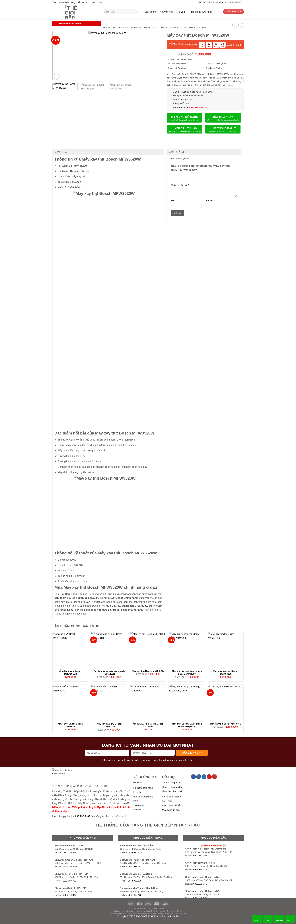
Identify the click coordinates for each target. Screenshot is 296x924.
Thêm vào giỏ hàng (184, 117)
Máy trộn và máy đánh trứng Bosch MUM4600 (187, 672)
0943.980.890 (200, 898)
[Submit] (134, 11)
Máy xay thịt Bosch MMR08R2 (225, 724)
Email (209, 200)
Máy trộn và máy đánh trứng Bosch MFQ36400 (187, 725)
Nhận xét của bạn (180, 185)
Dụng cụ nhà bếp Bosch (195, 27)
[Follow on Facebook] (193, 776)
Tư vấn (181, 12)
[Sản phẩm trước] (234, 25)
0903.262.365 (200, 855)
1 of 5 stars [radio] (174, 175)
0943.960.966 (135, 881)
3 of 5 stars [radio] (204, 175)
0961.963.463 (135, 866)
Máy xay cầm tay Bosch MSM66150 (225, 672)
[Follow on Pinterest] (209, 776)
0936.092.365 (200, 884)
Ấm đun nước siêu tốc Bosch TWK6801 (148, 725)
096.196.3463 (82, 816)
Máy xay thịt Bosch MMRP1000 (148, 671)
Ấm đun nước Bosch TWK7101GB (70, 672)
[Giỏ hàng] (217, 11)
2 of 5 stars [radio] (188, 175)
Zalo (267, 921)
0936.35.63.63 (70, 866)
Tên (173, 200)
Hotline (256, 921)
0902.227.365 (69, 852)
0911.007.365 (69, 881)
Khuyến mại (166, 12)
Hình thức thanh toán (172, 791)
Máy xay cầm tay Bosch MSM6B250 (70, 725)
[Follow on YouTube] (214, 776)
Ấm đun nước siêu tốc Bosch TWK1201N (109, 672)
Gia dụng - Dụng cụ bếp (144, 27)
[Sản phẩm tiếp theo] (240, 25)
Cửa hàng (289, 921)
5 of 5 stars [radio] (177, 180)
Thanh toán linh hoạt (183, 99)
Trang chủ (109, 27)
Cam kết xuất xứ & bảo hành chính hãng (192, 92)
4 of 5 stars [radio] (222, 175)
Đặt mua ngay (223, 117)
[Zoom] (56, 77)
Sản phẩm (150, 12)
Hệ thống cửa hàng (201, 12)
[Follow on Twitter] (203, 776)
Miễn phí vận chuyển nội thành (188, 95)
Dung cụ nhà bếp (169, 27)
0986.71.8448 (69, 895)
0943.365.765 (200, 870)
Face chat (279, 921)
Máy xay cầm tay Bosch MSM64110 (109, 725)
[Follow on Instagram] (198, 776)
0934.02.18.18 (135, 852)
